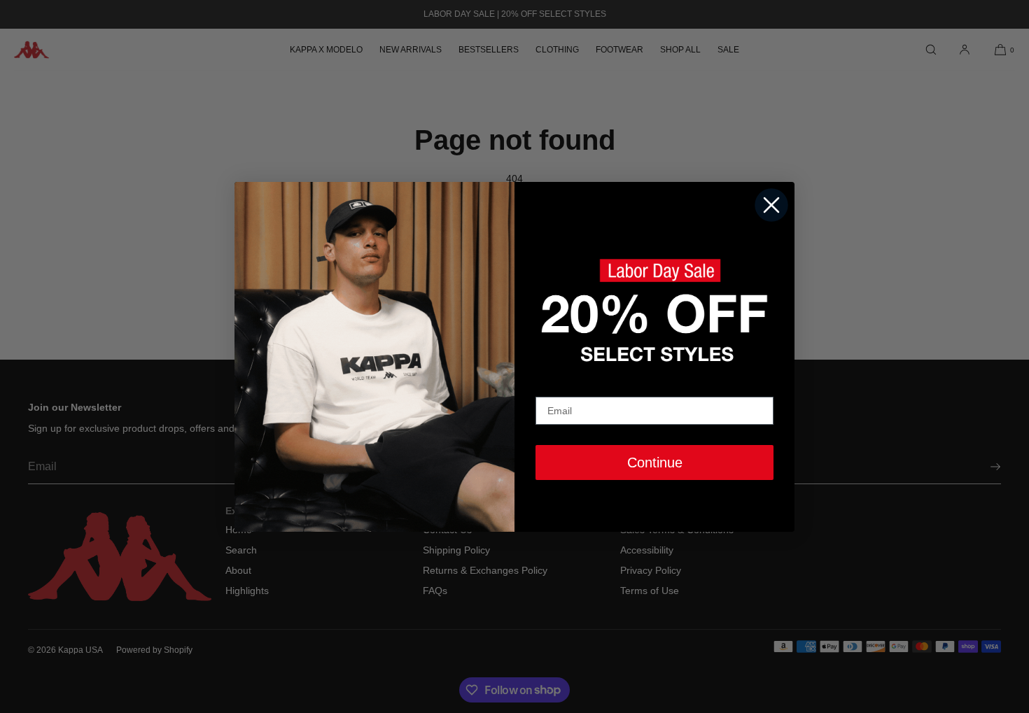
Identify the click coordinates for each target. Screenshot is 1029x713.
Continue (654, 462)
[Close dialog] (771, 205)
